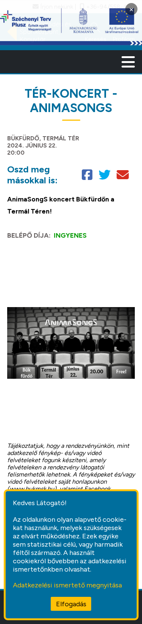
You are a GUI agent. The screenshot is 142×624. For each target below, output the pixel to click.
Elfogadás (71, 604)
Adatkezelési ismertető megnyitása (67, 585)
